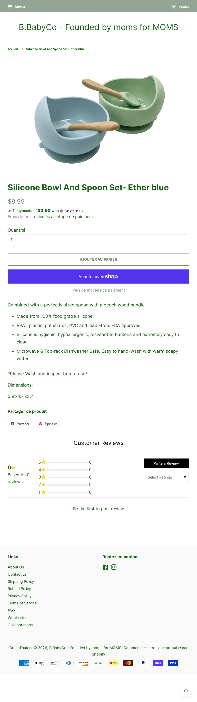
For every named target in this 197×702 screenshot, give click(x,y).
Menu (19, 7)
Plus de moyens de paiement (98, 290)
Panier (183, 7)
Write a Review (166, 463)
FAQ (11, 610)
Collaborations (20, 625)
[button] (98, 210)
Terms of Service (22, 603)
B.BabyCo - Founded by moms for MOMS (98, 27)
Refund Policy (19, 588)
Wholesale (17, 617)
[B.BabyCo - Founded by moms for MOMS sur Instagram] (113, 568)
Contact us (17, 574)
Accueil (13, 49)
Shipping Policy (21, 581)
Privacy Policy (20, 596)
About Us (16, 567)
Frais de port (20, 216)
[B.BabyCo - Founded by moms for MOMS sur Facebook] (105, 568)
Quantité (16, 230)
